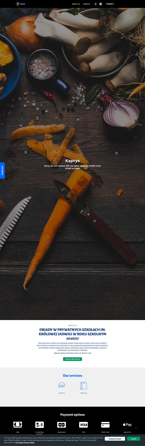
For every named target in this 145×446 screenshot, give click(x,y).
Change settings (115, 439)
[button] (110, 4)
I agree (133, 439)
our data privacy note (24, 443)
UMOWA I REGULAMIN (72, 359)
